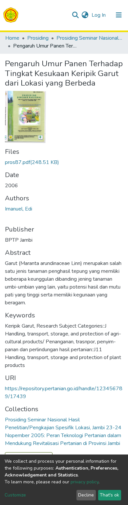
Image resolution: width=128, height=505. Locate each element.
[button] (84, 15)
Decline (86, 495)
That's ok (109, 495)
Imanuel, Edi (18, 208)
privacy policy (84, 482)
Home (12, 38)
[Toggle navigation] (119, 15)
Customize (15, 495)
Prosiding (38, 38)
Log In (99, 15)
